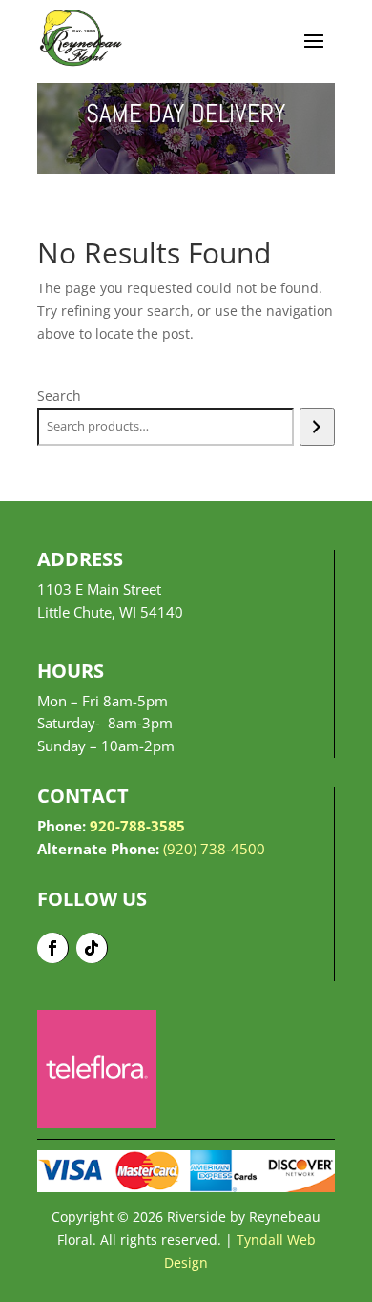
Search (59, 396)
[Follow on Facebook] (53, 948)
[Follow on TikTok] (92, 948)
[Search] (317, 427)
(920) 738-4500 (214, 848)
